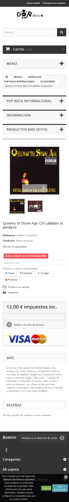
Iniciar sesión (33, 3)
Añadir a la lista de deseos (28, 324)
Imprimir (13, 292)
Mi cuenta (11, 469)
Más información (60, 488)
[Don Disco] (34, 14)
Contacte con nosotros (54, 3)
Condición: (9, 240)
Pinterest (12, 279)
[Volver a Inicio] (6, 77)
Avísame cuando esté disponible (20, 268)
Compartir (26, 273)
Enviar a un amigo (18, 287)
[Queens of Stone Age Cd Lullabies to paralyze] (17, 206)
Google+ (45, 273)
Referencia (9, 235)
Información (18, 115)
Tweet (10, 273)
